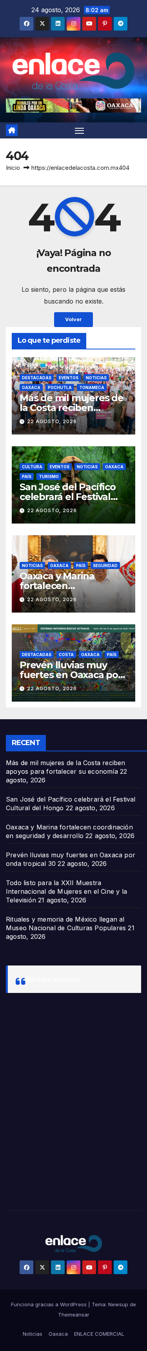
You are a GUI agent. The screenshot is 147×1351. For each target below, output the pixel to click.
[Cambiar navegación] (79, 130)
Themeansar (73, 1314)
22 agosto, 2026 (52, 421)
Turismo (49, 476)
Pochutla (60, 387)
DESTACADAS (36, 377)
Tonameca (91, 387)
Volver (73, 319)
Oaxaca (31, 387)
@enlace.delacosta (53, 979)
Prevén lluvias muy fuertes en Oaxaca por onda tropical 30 (71, 674)
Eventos (68, 377)
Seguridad (105, 565)
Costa (66, 654)
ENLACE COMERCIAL (99, 1334)
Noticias (96, 377)
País (26, 476)
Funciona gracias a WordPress (49, 1304)
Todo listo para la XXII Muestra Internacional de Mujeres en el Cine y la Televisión (66, 891)
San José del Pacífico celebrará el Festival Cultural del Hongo (68, 496)
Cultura (32, 466)
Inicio (13, 167)
